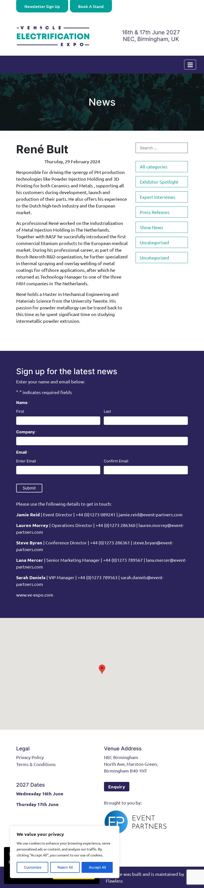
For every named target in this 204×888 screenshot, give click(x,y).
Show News (151, 227)
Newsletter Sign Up (42, 6)
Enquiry (116, 786)
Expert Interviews (157, 197)
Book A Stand (91, 6)
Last (107, 411)
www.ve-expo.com (34, 594)
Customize (32, 867)
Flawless (114, 880)
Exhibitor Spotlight (159, 181)
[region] (64, 852)
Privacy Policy (30, 757)
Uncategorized (154, 257)
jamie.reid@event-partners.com (151, 514)
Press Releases (154, 212)
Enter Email (26, 461)
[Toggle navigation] (190, 65)
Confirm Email (116, 461)
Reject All (65, 867)
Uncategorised (154, 242)
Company (26, 431)
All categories (153, 166)
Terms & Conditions (36, 764)
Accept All (97, 867)
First (20, 411)
